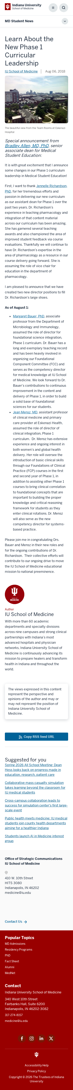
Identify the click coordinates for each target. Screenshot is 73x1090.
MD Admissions (15, 944)
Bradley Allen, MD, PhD (26, 145)
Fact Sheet (12, 961)
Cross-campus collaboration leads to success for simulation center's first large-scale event (36, 805)
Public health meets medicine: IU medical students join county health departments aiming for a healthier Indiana (36, 823)
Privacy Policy (36, 1071)
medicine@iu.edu (16, 1021)
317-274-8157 (14, 1015)
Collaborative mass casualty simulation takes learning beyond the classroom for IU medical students (35, 788)
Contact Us (13, 921)
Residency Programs (18, 949)
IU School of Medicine (21, 71)
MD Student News (19, 21)
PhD (7, 955)
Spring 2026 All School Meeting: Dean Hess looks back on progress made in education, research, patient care (33, 770)
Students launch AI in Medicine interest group (34, 838)
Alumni (9, 967)
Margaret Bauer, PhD (28, 316)
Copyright (15, 1077)
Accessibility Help (36, 1065)
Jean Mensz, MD (25, 412)
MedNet (10, 973)
